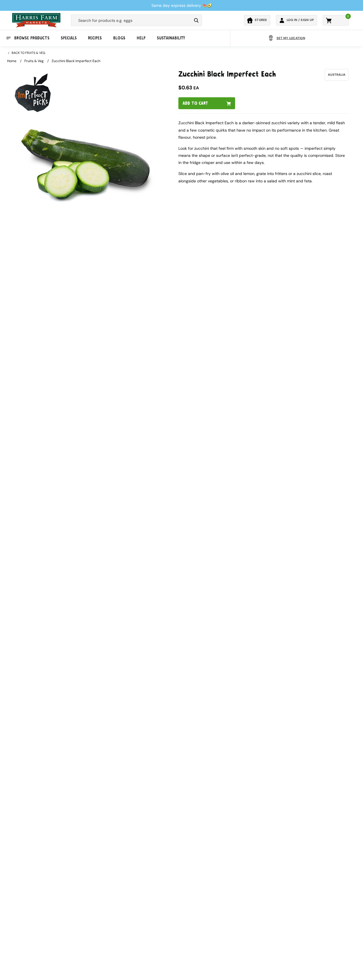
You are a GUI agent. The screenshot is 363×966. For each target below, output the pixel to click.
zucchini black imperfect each (76, 61)
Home (11, 61)
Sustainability (171, 38)
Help (141, 38)
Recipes (95, 38)
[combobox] (131, 20)
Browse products (31, 38)
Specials (69, 38)
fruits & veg (34, 61)
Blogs (119, 38)
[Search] (196, 20)
